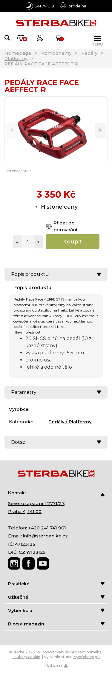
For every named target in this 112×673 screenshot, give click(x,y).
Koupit (72, 241)
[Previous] (11, 130)
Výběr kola (20, 610)
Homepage (17, 53)
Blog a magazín (26, 624)
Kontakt (17, 493)
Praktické (19, 583)
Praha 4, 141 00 (25, 511)
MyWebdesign (86, 657)
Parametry (23, 392)
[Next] (100, 130)
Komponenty (56, 53)
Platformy (15, 58)
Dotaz (18, 442)
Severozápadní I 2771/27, (36, 503)
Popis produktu (30, 274)
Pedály (89, 53)
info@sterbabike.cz (45, 536)
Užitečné (18, 597)
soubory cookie (26, 657)
